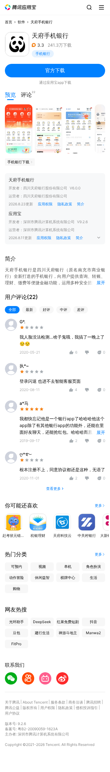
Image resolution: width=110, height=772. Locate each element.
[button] (20, 7)
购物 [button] (16, 588)
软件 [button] (21, 22)
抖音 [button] (93, 621)
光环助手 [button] (16, 621)
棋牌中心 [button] (68, 577)
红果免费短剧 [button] (68, 621)
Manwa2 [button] (93, 632)
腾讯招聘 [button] (93, 702)
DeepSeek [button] (42, 621)
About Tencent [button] (35, 702)
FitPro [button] (16, 644)
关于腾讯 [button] (12, 702)
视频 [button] (42, 566)
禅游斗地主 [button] (68, 632)
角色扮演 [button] (93, 566)
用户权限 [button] (47, 707)
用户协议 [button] (12, 713)
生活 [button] (93, 577)
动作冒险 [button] (16, 577)
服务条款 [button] (58, 702)
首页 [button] (8, 22)
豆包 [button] (16, 632)
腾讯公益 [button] (12, 707)
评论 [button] (26, 94)
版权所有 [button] (30, 707)
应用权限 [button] (45, 204)
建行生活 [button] (42, 632)
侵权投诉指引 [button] (87, 707)
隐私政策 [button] (64, 204)
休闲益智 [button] (42, 577)
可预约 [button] (16, 566)
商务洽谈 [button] (75, 702)
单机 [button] (68, 566)
